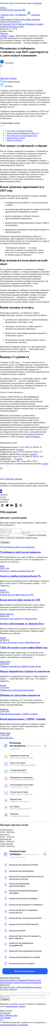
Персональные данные (10, 982)
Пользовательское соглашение (13, 980)
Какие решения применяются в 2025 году (23, 133)
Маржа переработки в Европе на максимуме (25, 671)
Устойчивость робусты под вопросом (20, 552)
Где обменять (20, 15)
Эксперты (35, 15)
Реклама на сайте (16, 26)
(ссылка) (19, 449)
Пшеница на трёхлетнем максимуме (20, 695)
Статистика (21, 987)
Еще (2, 17)
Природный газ (7, 614)
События (4, 15)
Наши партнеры (33, 19)
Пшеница (4, 709)
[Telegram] (7, 505)
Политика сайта (34, 980)
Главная (3, 36)
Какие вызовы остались (16, 138)
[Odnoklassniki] (16, 505)
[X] (2, 505)
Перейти (38, 3)
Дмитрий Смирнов (8, 78)
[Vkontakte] (11, 505)
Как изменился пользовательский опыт (22, 136)
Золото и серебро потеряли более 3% (20, 576)
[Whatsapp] (20, 505)
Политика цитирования (30, 982)
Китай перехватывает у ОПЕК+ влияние (22, 719)
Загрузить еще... (7, 738)
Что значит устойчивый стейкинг (20, 131)
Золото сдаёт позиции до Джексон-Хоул (22, 623)
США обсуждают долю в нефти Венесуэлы (23, 647)
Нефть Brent (5, 662)
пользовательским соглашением (14, 1025)
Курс (11, 15)
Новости (10, 19)
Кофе (2, 566)
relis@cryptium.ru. (33, 436)
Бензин (3, 685)
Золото (3, 590)
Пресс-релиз (20, 19)
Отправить (5, 542)
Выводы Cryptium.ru (15, 140)
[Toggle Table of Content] (2, 126)
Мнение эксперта (33, 987)
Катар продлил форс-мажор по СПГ (20, 599)
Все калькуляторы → (25, 971)
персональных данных (15, 1006)
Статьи (3, 19)
